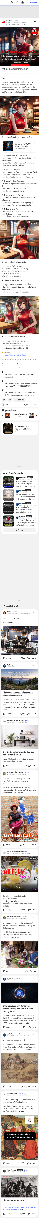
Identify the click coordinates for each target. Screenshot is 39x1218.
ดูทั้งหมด (19, 530)
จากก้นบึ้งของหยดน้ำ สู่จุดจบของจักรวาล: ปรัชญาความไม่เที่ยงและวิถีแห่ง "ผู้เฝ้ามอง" (18, 1009)
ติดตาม (16, 21)
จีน (10, 400)
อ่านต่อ (19, 761)
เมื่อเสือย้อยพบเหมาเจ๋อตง (13, 1200)
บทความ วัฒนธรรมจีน (19, 415)
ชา (4, 400)
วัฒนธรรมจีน (19, 400)
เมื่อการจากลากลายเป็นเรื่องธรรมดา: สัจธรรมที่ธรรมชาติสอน (18, 694)
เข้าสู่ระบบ (33, 2)
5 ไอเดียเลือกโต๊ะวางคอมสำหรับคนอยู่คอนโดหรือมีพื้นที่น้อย (18, 753)
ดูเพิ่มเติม (10, 622)
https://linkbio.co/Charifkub (15, 355)
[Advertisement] (19, 12)
